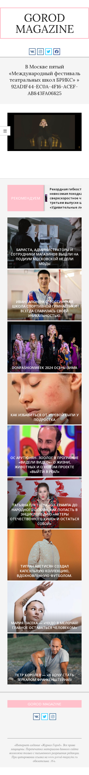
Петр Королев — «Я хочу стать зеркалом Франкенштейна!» (44, 677)
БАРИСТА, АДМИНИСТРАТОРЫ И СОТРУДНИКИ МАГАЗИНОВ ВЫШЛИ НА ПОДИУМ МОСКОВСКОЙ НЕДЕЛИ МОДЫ (44, 256)
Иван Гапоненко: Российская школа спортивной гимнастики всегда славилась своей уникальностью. (44, 308)
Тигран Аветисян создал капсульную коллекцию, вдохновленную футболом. (44, 571)
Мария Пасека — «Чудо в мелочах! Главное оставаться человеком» (44, 625)
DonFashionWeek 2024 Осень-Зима (44, 367)
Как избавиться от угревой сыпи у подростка (45, 417)
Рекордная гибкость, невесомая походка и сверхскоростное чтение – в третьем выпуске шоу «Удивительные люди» (63, 198)
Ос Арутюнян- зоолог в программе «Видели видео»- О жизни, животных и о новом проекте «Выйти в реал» (44, 464)
